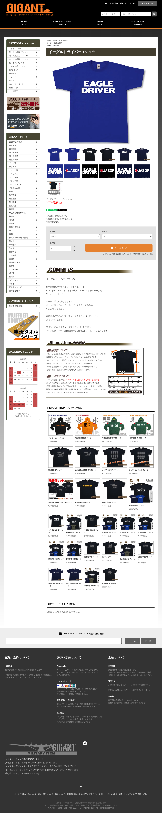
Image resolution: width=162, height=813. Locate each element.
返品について (126, 254)
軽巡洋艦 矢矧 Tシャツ (56, 559)
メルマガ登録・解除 (115, 3)
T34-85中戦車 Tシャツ (109, 502)
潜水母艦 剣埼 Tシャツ (127, 559)
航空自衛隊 (58, 43)
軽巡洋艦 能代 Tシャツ (145, 532)
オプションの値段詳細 (111, 254)
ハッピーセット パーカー (56, 438)
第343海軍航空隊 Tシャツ (73, 585)
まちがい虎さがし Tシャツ (111, 470)
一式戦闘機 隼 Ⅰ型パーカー (138, 438)
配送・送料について (45, 794)
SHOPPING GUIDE (62, 23)
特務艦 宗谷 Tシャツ (73, 532)
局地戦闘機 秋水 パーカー (84, 438)
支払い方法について (29, 794)
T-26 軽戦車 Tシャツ (109, 583)
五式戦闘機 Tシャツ (55, 470)
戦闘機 (56, 45)
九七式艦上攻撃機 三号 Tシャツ (86, 470)
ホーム (49, 40)
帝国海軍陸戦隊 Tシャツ (83, 502)
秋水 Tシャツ (106, 557)
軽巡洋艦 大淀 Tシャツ (109, 532)
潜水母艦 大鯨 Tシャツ (91, 586)
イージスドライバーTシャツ (83, 316)
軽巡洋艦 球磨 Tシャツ (74, 559)
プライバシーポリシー (97, 794)
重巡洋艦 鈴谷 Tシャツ (136, 506)
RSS (139, 794)
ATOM (145, 794)
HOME (24, 23)
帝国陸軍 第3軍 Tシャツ (145, 558)
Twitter (99, 23)
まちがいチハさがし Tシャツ (138, 470)
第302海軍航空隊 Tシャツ (55, 585)
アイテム (148, 3)
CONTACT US (137, 23)
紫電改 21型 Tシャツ (91, 557)
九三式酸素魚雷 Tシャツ (55, 531)
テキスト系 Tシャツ (61, 40)
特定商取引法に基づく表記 (143, 254)
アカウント (131, 3)
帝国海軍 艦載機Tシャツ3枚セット (60, 502)
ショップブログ (130, 794)
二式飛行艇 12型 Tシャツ (92, 531)
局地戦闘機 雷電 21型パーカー (112, 438)
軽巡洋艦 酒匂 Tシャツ (127, 532)
